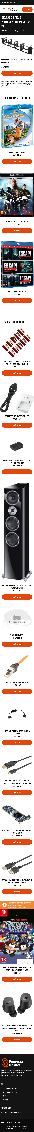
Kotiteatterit (8, 31)
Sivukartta (24, 1129)
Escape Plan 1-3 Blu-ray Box (17, 291)
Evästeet (24, 1126)
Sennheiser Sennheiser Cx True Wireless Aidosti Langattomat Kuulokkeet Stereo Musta (17, 1028)
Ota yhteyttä (16, 1126)
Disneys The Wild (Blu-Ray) (17, 152)
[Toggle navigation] (3, 9)
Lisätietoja (17, 73)
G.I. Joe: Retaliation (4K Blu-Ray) (17, 222)
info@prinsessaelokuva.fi (8, 2)
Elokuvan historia (11, 1092)
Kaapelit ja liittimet (21, 31)
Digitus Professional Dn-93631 (17, 682)
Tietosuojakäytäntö (12, 1129)
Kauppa (27, 9)
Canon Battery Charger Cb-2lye (17, 416)
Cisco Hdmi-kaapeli (17, 635)
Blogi (6, 1100)
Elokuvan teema (10, 1096)
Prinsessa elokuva (11, 1088)
